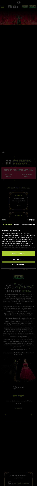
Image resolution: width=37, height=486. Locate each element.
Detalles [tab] (16, 224)
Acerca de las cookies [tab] (28, 224)
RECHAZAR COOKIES (18, 264)
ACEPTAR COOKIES (18, 253)
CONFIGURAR (17, 259)
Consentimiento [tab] (7, 224)
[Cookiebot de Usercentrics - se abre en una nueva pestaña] (27, 220)
